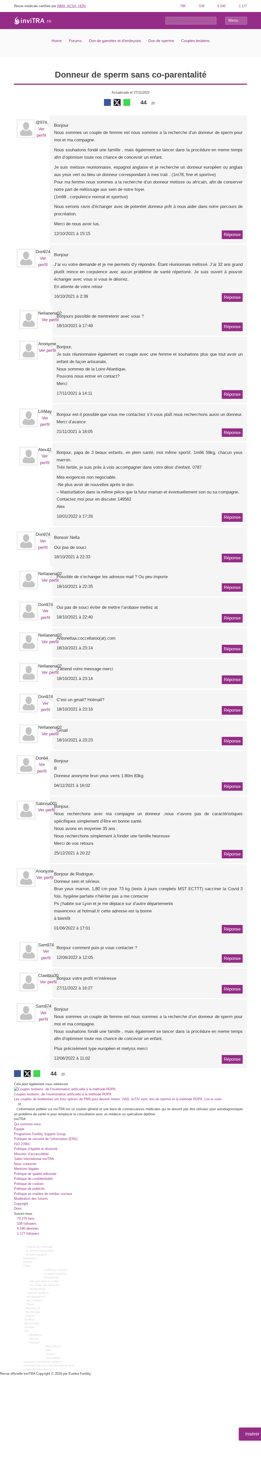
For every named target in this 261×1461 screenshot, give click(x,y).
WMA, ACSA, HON (71, 6)
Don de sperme (161, 41)
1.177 (242, 6)
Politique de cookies (29, 1184)
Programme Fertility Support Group (40, 1134)
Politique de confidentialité (33, 1179)
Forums (75, 41)
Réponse (232, 234)
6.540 (221, 6)
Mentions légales (26, 1169)
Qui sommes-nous (27, 1124)
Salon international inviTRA (34, 1159)
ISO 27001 (22, 1144)
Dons (18, 1208)
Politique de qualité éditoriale (35, 1174)
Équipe (19, 1129)
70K (182, 6)
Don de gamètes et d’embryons (115, 41)
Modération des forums (31, 1198)
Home (56, 41)
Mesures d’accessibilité (31, 1154)
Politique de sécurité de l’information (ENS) (45, 1139)
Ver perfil (50, 319)
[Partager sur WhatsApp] (126, 102)
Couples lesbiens (195, 41)
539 (201, 6)
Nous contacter (25, 1164)
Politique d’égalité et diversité (35, 1149)
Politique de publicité (29, 1189)
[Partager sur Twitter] (117, 102)
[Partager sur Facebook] (107, 102)
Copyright (21, 1204)
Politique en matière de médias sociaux (43, 1194)
